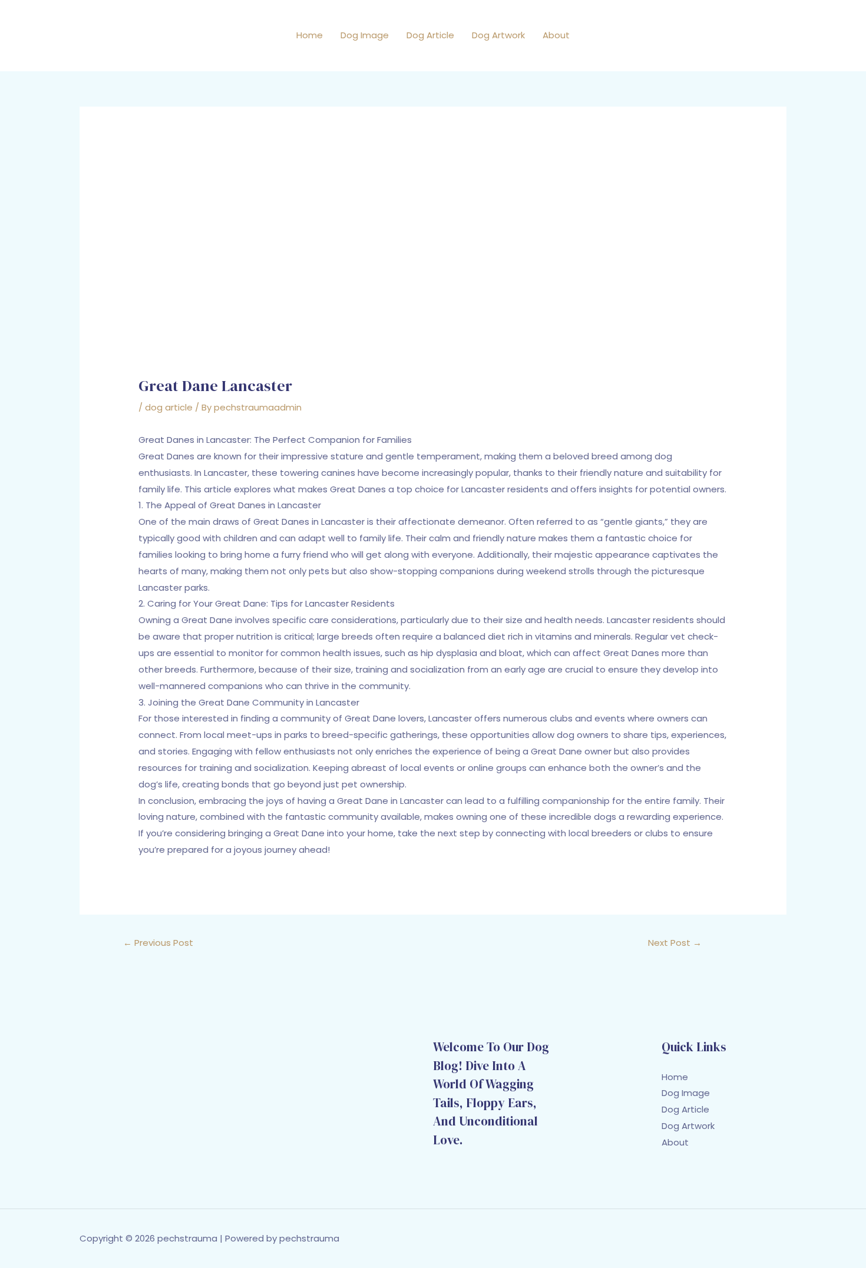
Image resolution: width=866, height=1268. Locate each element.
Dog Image (365, 35)
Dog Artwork (498, 35)
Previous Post (158, 942)
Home (309, 35)
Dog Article (430, 35)
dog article (169, 407)
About (556, 35)
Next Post (675, 942)
